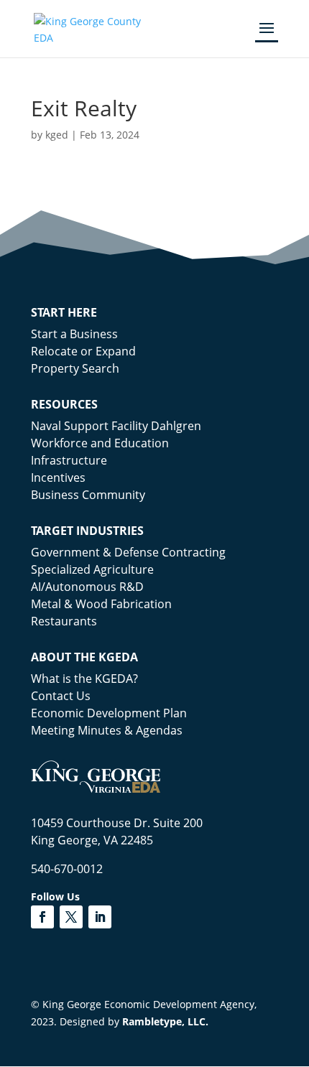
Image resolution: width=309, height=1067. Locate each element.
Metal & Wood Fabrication (101, 604)
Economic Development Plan (109, 713)
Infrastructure (69, 460)
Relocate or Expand (83, 351)
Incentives (58, 477)
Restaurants (64, 621)
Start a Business (74, 334)
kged (56, 134)
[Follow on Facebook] (42, 916)
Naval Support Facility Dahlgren (116, 426)
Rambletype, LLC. (165, 1021)
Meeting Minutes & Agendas (107, 730)
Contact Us (61, 696)
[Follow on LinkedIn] (99, 916)
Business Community (88, 495)
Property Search (75, 368)
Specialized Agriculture (92, 569)
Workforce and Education (100, 443)
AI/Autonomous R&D (87, 587)
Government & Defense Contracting (128, 552)
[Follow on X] (71, 916)
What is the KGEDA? (84, 678)
